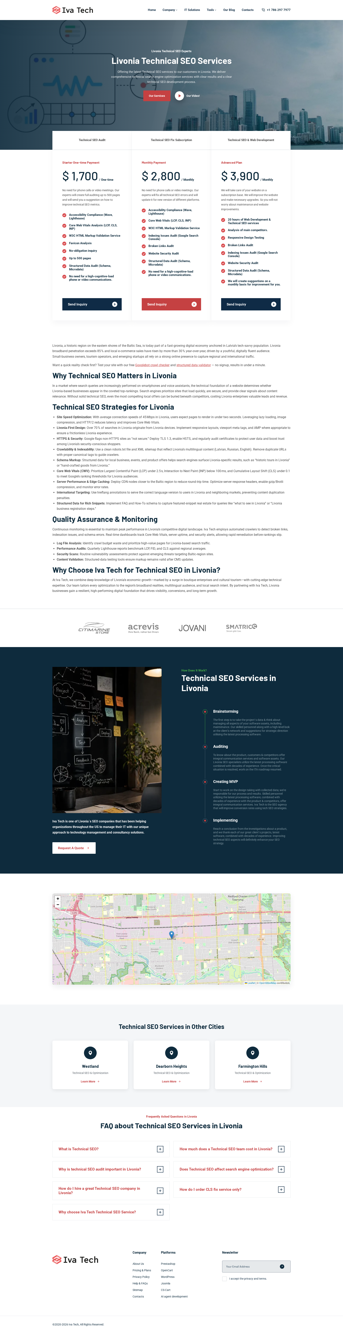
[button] (171, 935)
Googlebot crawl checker (152, 365)
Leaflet (251, 982)
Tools (210, 10)
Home (152, 10)
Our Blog (229, 10)
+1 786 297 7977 (279, 10)
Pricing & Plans (142, 1270)
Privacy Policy (141, 1276)
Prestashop (168, 1263)
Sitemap (138, 1290)
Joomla (165, 1283)
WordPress (167, 1276)
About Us (138, 1263)
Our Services (157, 95)
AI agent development (174, 1296)
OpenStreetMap (267, 982)
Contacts (248, 10)
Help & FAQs (140, 1283)
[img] (171, 939)
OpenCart (167, 1270)
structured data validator (193, 365)
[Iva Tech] (72, 10)
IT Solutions (192, 10)
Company (169, 10)
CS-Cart (166, 1290)
